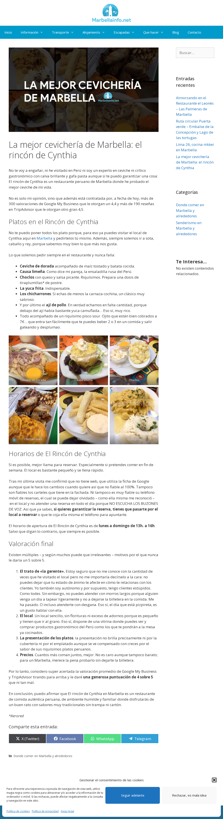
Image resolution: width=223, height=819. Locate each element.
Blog (175, 32)
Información (29, 32)
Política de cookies (18, 811)
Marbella (44, 238)
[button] (214, 780)
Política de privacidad (45, 811)
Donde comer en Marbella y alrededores (43, 756)
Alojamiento (91, 32)
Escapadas (122, 32)
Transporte (60, 32)
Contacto (194, 32)
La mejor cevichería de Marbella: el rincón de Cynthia (195, 162)
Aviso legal (67, 811)
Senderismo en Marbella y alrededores (188, 228)
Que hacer (151, 32)
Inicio (8, 32)
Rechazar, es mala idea (189, 795)
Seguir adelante (132, 795)
